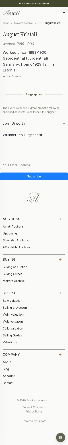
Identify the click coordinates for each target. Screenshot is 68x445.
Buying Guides (12, 274)
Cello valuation (13, 328)
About (7, 362)
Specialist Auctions (16, 240)
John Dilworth (34, 123)
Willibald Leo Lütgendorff (34, 134)
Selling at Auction (15, 307)
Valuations (10, 342)
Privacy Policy (34, 411)
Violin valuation (13, 314)
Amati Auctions (13, 226)
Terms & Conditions (34, 407)
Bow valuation (12, 300)
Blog (6, 369)
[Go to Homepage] (11, 12)
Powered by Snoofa (34, 421)
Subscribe (34, 176)
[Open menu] (63, 12)
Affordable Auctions (16, 247)
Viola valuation (13, 321)
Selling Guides (12, 335)
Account (9, 376)
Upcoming (10, 233)
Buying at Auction (15, 267)
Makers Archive (23, 22)
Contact (8, 383)
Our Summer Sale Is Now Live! (34, 3)
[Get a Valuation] (60, 437)
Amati (6, 22)
